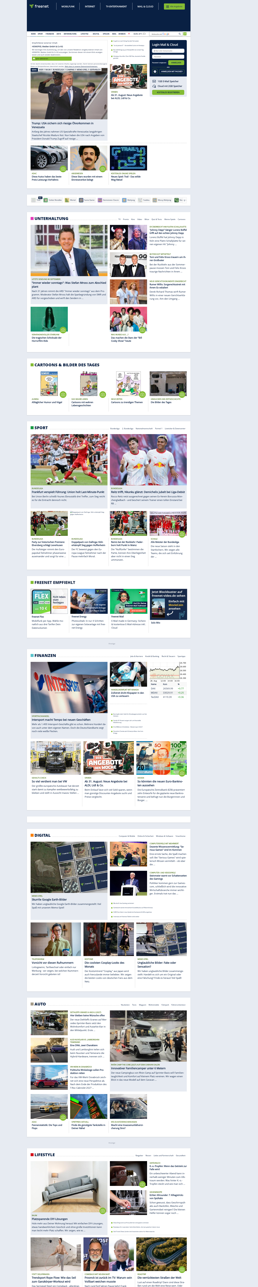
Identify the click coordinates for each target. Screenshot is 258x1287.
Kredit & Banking (152, 656)
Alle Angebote (176, 6)
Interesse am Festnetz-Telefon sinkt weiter (126, 916)
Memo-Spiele (169, 219)
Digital (42, 835)
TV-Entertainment (116, 6)
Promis (126, 219)
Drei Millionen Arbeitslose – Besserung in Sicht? (128, 727)
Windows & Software (164, 836)
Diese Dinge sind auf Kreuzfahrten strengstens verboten (131, 1223)
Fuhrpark (165, 1005)
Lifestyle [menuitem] (85, 33)
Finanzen (45, 655)
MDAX (154, 692)
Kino (133, 219)
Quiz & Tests (157, 219)
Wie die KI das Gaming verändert (123, 903)
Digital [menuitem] (96, 33)
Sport (41, 427)
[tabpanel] (69, 103)
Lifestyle (44, 1154)
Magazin (142, 1005)
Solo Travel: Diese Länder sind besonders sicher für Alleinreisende (134, 1231)
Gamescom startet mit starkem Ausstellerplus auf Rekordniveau (133, 908)
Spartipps (182, 656)
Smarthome (181, 836)
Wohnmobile (154, 1005)
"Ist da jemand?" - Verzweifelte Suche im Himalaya (128, 45)
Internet (90, 6)
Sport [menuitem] (40, 33)
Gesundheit (181, 1155)
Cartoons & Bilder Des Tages (66, 365)
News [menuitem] (33, 33)
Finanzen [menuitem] (50, 33)
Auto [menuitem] (59, 33)
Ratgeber (139, 1155)
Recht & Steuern (168, 656)
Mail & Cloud (145, 6)
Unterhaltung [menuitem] (70, 33)
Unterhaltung (51, 218)
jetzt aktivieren (42, 58)
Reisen (148, 1155)
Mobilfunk (68, 6)
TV (119, 219)
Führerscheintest (179, 1005)
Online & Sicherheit (145, 836)
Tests (134, 1005)
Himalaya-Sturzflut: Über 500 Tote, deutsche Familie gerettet (129, 57)
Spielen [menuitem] (106, 33)
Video (139, 219)
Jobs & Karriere (136, 656)
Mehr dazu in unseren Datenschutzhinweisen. (81, 66)
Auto (40, 1004)
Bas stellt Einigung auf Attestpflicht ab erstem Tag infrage (128, 51)
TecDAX (155, 696)
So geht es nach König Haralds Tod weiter (126, 41)
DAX (153, 688)
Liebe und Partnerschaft (163, 1155)
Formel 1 (158, 428)
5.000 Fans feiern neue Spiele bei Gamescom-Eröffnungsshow (132, 912)
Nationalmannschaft (144, 428)
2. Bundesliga (127, 428)
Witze (147, 219)
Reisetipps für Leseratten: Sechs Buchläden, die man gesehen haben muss (136, 1227)
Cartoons (182, 219)
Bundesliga (115, 428)
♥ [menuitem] (129, 34)
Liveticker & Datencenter (175, 428)
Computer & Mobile (127, 836)
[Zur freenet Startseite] (39, 6)
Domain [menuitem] (122, 33)
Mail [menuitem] (114, 33)
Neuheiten (125, 1005)
